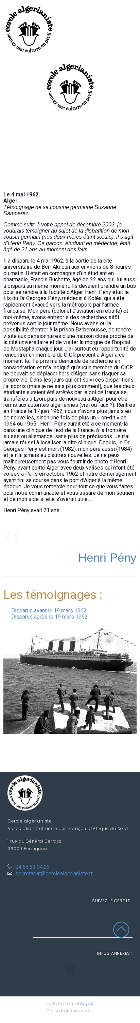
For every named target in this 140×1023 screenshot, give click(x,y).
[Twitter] (111, 918)
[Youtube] (125, 918)
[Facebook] (97, 918)
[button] (70, 969)
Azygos (85, 1003)
